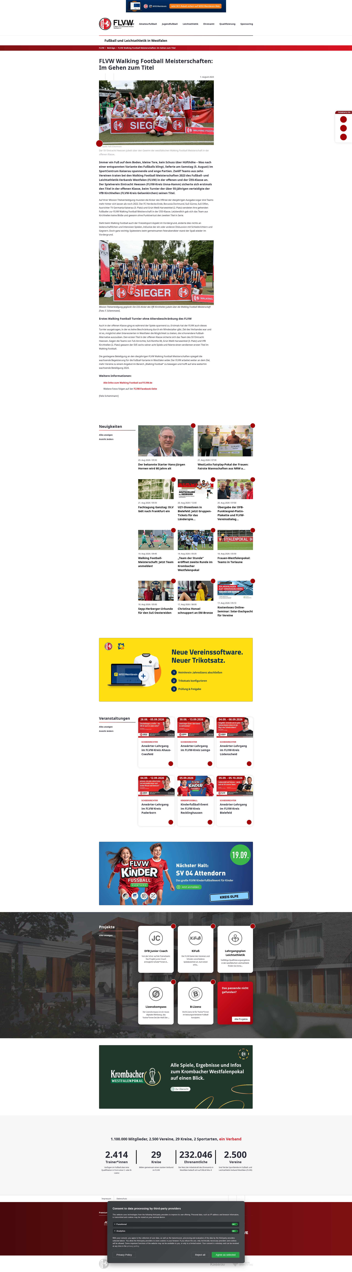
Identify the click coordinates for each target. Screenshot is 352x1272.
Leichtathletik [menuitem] (190, 23)
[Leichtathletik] (343, 128)
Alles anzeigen (106, 435)
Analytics (120, 1231)
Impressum (106, 1198)
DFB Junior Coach (156, 951)
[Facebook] (101, 77)
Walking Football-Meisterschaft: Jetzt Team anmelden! (156, 562)
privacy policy (133, 1246)
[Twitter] (109, 77)
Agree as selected (226, 1254)
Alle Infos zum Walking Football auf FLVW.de (127, 382)
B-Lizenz (195, 1007)
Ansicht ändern (106, 439)
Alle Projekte (241, 1019)
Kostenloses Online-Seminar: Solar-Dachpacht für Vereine (235, 611)
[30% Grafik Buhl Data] (176, 6)
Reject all (200, 1254)
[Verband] (343, 137)
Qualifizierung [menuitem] (227, 23)
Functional (121, 1224)
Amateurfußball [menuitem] (148, 23)
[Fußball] (343, 119)
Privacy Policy (124, 1254)
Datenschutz (122, 1198)
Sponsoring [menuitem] (246, 23)
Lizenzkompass (156, 1007)
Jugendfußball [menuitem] (170, 23)
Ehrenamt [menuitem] (208, 23)
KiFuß (196, 951)
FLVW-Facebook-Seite (145, 388)
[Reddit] (118, 77)
